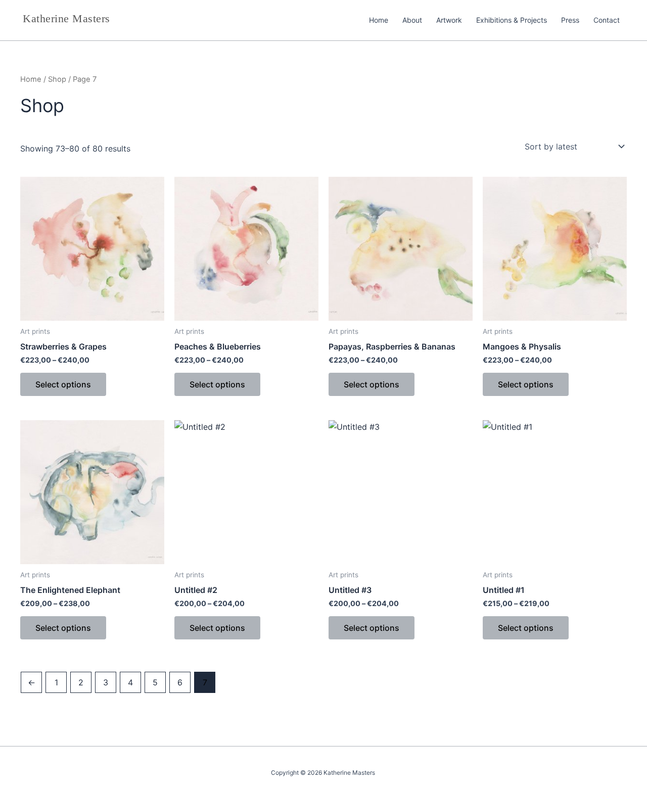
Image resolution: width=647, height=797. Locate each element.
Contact (606, 20)
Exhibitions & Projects (511, 20)
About (412, 20)
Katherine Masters (66, 18)
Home (378, 20)
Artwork (449, 20)
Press (570, 20)
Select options (63, 384)
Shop (57, 79)
